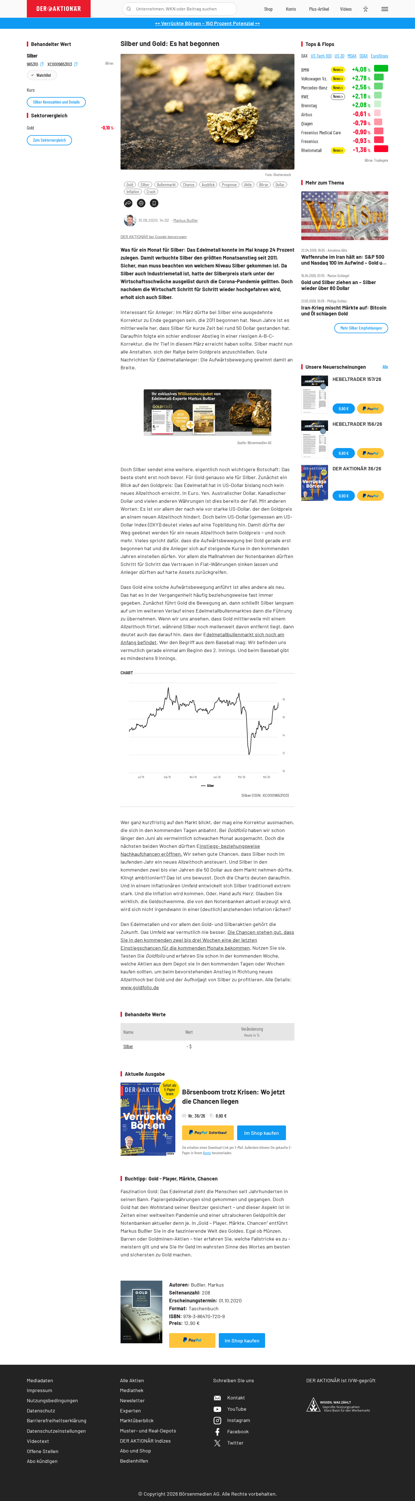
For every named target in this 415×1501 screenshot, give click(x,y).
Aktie (248, 184)
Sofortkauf (218, 1132)
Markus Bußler (185, 220)
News (337, 69)
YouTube (236, 1409)
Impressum (39, 1390)
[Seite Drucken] (141, 203)
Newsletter (132, 1400)
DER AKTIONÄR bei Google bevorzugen (154, 237)
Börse (263, 184)
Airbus (306, 114)
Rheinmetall (311, 150)
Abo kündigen (42, 1461)
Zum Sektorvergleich (49, 139)
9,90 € (344, 408)
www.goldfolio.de (140, 987)
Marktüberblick (137, 1420)
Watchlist (43, 75)
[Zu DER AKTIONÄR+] (319, 8)
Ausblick (208, 184)
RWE (305, 97)
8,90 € (344, 495)
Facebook (238, 1431)
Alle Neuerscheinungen (378, 367)
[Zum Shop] (268, 8)
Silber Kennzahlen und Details (56, 101)
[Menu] (384, 8)
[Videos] (346, 8)
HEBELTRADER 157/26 (357, 379)
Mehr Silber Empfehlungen (361, 327)
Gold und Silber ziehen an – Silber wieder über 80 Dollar (338, 285)
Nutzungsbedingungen (52, 1400)
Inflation (132, 191)
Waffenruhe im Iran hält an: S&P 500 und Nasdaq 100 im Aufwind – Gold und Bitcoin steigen (344, 259)
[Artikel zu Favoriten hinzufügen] (154, 203)
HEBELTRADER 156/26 (357, 424)
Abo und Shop (135, 1450)
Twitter (235, 1442)
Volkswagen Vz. (314, 79)
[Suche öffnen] (129, 9)
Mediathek (131, 1390)
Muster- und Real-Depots (148, 1430)
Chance (189, 184)
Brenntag (309, 105)
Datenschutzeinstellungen (56, 1431)
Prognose (229, 184)
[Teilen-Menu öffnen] (128, 203)
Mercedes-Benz (314, 88)
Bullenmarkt (166, 184)
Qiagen (307, 123)
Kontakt (236, 1397)
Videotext (38, 1441)
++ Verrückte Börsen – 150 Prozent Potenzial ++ (207, 23)
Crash (151, 191)
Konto (207, 1152)
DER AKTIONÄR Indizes (145, 1441)
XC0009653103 (60, 63)
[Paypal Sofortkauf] (192, 1340)
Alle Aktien (132, 1380)
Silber (145, 184)
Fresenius (309, 141)
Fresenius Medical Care (321, 132)
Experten (130, 1410)
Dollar (280, 184)
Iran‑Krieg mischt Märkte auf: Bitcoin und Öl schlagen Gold (343, 310)
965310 (33, 63)
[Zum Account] (290, 8)
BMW (305, 70)
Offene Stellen (42, 1451)
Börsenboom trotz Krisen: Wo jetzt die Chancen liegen (233, 1096)
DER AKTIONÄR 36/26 (357, 468)
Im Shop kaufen (261, 1133)
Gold (129, 184)
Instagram (238, 1420)
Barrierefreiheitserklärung (56, 1420)
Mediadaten (40, 1380)
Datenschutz (41, 1410)
